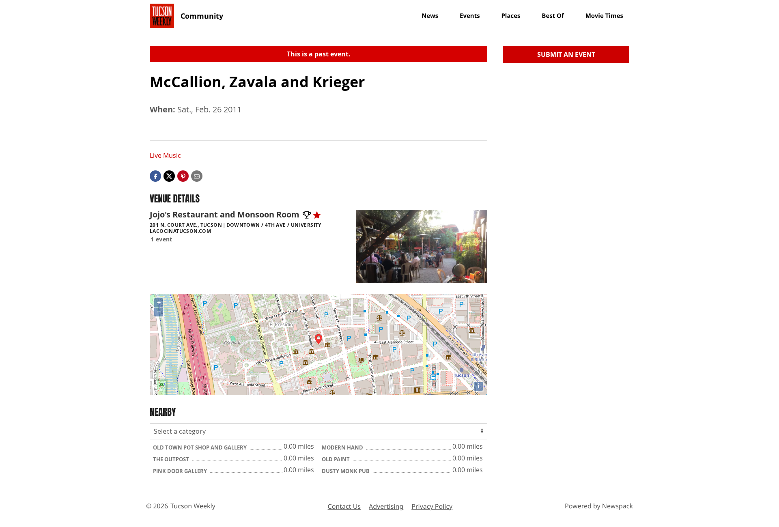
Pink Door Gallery (180, 471)
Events (470, 16)
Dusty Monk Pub (346, 471)
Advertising (386, 506)
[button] (183, 175)
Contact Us (344, 506)
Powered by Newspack (599, 505)
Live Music (165, 155)
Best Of (553, 16)
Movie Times (604, 16)
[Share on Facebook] (155, 175)
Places (510, 16)
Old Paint (336, 459)
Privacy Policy (431, 506)
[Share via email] (196, 175)
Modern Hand (343, 447)
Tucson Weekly (192, 505)
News (430, 16)
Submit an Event (566, 54)
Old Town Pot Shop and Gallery (200, 447)
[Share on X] (169, 175)
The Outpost (171, 459)
